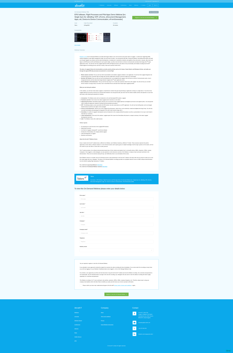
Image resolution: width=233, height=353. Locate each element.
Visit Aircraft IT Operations (151, 1)
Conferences (77, 324)
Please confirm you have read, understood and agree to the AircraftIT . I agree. (109, 285)
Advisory (76, 328)
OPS (75, 341)
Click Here (99, 164)
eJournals (76, 316)
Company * (82, 221)
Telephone (82, 238)
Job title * (82, 212)
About (102, 312)
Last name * (82, 203)
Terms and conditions (106, 316)
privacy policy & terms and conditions (122, 285)
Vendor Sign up (77, 336)
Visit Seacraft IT (78, 1)
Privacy (102, 320)
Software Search (78, 320)
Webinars (76, 312)
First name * (83, 195)
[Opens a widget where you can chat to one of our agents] (228, 350)
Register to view (83, 56)
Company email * (84, 229)
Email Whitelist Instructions (107, 324)
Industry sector (83, 246)
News (75, 332)
